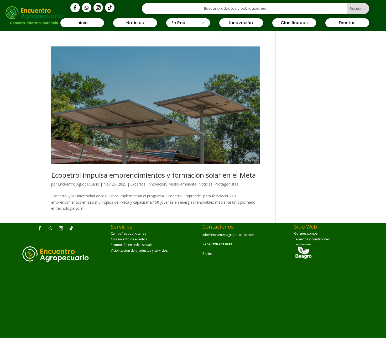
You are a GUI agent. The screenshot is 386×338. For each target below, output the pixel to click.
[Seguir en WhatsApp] (86, 7)
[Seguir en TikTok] (109, 7)
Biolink (207, 253)
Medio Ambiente (182, 184)
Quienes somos (305, 233)
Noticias (205, 184)
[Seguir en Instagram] (98, 7)
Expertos (138, 184)
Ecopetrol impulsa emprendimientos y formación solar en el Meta (153, 175)
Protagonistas (226, 184)
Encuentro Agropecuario (78, 184)
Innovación (157, 184)
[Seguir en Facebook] (75, 7)
